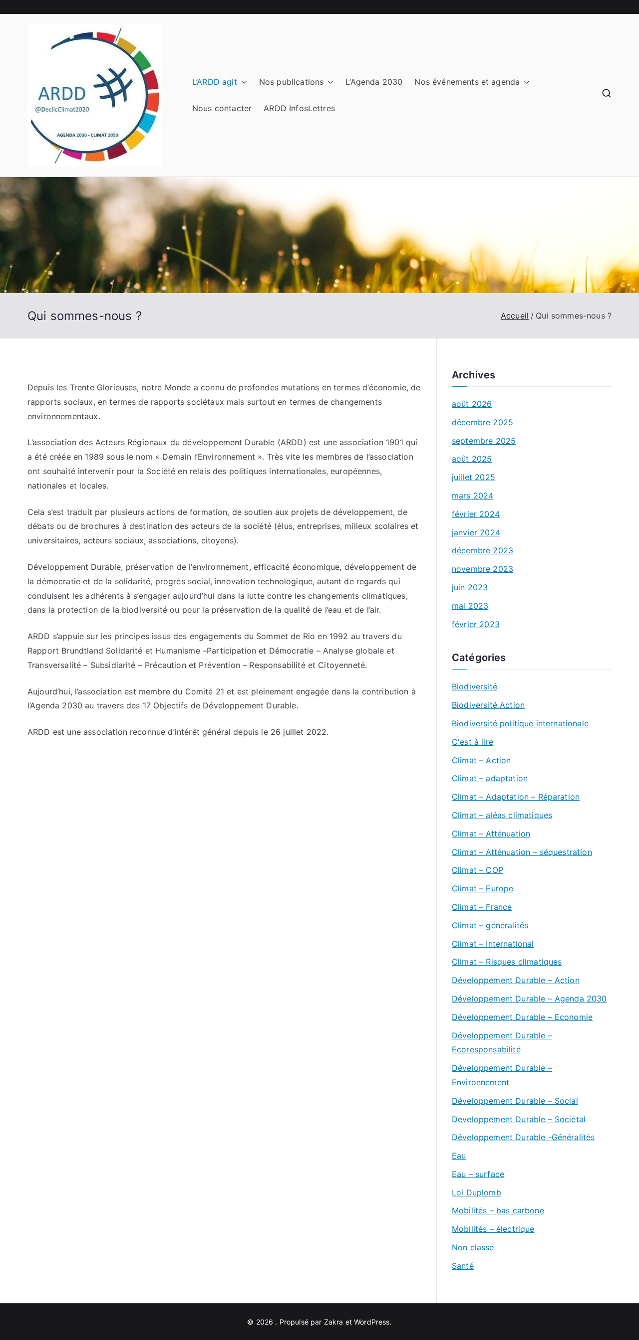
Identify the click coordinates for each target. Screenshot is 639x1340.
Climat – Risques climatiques (507, 962)
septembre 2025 (484, 441)
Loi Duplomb (476, 1192)
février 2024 (476, 514)
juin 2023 (470, 587)
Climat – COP (477, 870)
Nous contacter (222, 108)
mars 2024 (472, 496)
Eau (459, 1156)
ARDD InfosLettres (299, 108)
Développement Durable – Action (516, 980)
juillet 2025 (473, 477)
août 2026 (472, 404)
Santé (463, 1266)
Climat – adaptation (490, 778)
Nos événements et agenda (467, 82)
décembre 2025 (482, 422)
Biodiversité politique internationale (520, 723)
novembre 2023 (482, 569)
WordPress (371, 1322)
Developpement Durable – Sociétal (519, 1119)
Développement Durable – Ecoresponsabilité (502, 1042)
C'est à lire (472, 742)
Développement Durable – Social (515, 1101)
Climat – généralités (490, 925)
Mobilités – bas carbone (498, 1210)
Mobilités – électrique (493, 1229)
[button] (242, 82)
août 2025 (472, 459)
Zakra (333, 1322)
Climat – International (493, 944)
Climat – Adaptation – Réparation (516, 797)
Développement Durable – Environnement (502, 1075)
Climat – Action (481, 760)
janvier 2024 (476, 532)
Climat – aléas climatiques (502, 815)
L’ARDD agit (214, 82)
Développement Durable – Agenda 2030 (529, 999)
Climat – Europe (482, 888)
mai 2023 (470, 606)
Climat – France (482, 907)
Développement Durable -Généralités (523, 1137)
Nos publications (291, 82)
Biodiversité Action (488, 705)
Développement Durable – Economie (522, 1017)
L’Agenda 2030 (373, 82)
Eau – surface (478, 1174)
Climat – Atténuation (491, 833)
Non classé (473, 1247)
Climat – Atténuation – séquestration (522, 852)
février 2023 (476, 624)
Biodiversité (474, 686)
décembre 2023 (482, 550)
